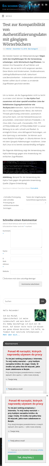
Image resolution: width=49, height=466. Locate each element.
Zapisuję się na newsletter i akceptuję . (25, 451)
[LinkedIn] (46, 5)
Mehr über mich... (11, 335)
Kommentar (5, 232)
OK (42, 301)
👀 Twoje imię (11, 379)
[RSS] (42, 5)
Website (5, 271)
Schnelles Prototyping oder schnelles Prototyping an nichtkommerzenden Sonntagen (12, 202)
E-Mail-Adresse (5, 262)
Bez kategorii (33, 49)
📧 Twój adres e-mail (14, 389)
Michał (8, 49)
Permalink (34, 188)
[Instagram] (35, 5)
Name (5, 252)
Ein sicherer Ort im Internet (20, 6)
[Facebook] (31, 5)
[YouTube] (38, 5)
